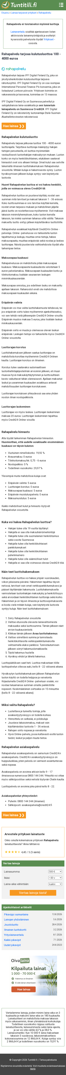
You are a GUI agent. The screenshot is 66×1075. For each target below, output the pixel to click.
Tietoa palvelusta (48, 1060)
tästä (32, 1069)
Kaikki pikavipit (12, 940)
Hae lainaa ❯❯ (14, 126)
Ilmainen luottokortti (15, 929)
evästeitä (27, 1066)
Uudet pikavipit (12, 945)
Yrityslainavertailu (14, 934)
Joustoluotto (11, 924)
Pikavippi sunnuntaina (16, 914)
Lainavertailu (18, 31)
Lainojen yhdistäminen (16, 919)
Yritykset (49, 39)
